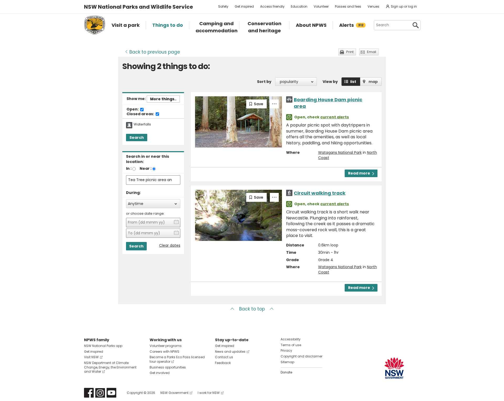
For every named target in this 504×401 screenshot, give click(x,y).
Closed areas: (141, 114)
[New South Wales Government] (394, 368)
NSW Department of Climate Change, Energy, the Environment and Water (110, 367)
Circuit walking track (319, 193)
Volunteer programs (166, 346)
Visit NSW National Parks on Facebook (89, 393)
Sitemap (287, 362)
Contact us (224, 357)
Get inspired (244, 6)
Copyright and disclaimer (301, 356)
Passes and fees (348, 6)
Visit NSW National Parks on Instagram (100, 393)
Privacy (286, 350)
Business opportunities (168, 367)
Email (371, 51)
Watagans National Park (340, 152)
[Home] (94, 25)
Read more (359, 173)
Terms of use (291, 345)
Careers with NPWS (164, 351)
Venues (373, 6)
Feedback (223, 363)
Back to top (252, 309)
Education (299, 6)
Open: (133, 109)
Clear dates (169, 245)
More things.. (163, 99)
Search (136, 137)
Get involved (160, 373)
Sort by (264, 81)
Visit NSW (91, 357)
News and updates (230, 351)
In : (129, 168)
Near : (145, 168)
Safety (223, 6)
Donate (286, 372)
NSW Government (174, 393)
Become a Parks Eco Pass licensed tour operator (177, 359)
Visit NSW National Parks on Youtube (111, 393)
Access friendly (272, 6)
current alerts (334, 117)
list (353, 81)
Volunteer (321, 6)
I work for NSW (209, 393)
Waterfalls (142, 124)
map (373, 81)
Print (350, 51)
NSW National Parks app (103, 346)
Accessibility (291, 339)
